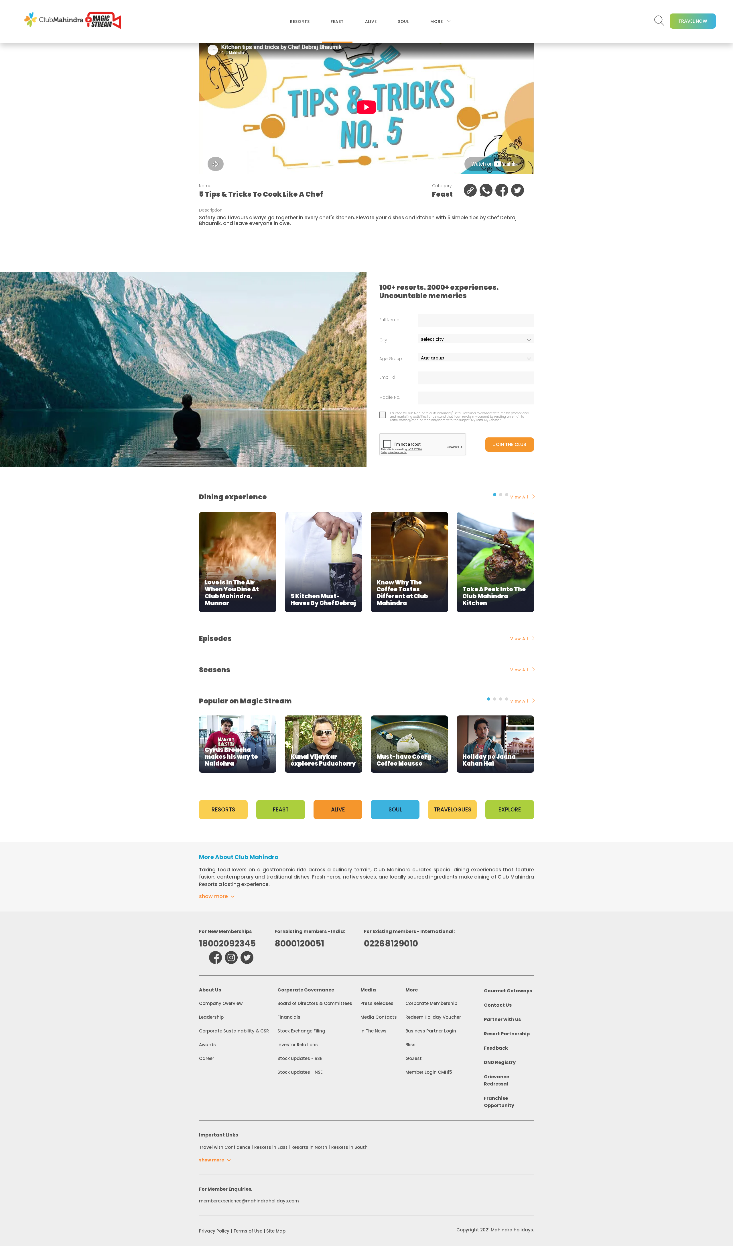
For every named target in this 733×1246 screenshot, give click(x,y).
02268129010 (391, 943)
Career (206, 1058)
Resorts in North (309, 1147)
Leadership (211, 1017)
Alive (371, 21)
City (383, 340)
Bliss (410, 1045)
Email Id (387, 377)
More (436, 21)
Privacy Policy (214, 1231)
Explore (509, 809)
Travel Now (692, 21)
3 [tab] (506, 494)
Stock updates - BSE (299, 1058)
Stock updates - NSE (300, 1072)
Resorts (300, 21)
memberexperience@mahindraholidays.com (249, 1201)
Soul (403, 21)
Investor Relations (297, 1045)
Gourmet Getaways (508, 990)
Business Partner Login (430, 1031)
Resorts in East (270, 1147)
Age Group (390, 358)
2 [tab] (500, 494)
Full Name (389, 320)
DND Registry (500, 1062)
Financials (288, 1017)
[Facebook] (215, 957)
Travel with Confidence (224, 1147)
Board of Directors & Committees (314, 1003)
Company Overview (221, 1003)
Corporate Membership (431, 1003)
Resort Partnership (507, 1033)
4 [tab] (506, 699)
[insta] (231, 957)
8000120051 (299, 943)
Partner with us (502, 1019)
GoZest (413, 1058)
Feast (337, 21)
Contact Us (498, 1005)
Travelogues (452, 809)
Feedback (496, 1048)
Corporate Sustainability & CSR (234, 1031)
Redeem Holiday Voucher (433, 1017)
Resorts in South (349, 1147)
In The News (373, 1031)
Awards (207, 1045)
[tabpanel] (237, 562)
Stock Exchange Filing (301, 1031)
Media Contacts (378, 1017)
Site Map (275, 1231)
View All (519, 497)
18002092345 (227, 943)
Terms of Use (247, 1231)
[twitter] (247, 957)
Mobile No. (389, 397)
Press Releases (376, 1003)
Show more (213, 896)
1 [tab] (494, 494)
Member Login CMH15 (428, 1072)
